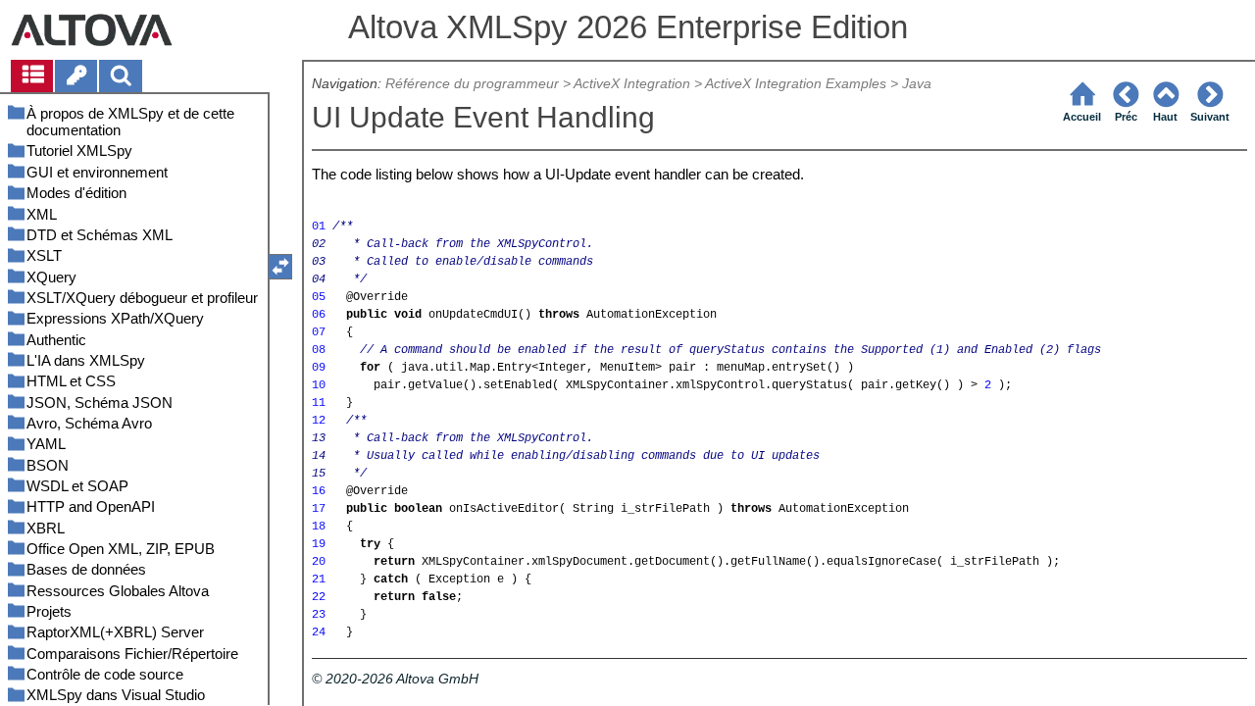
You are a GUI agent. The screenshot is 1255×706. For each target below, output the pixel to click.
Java (916, 83)
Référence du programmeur (472, 83)
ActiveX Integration (632, 83)
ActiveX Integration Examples (795, 83)
